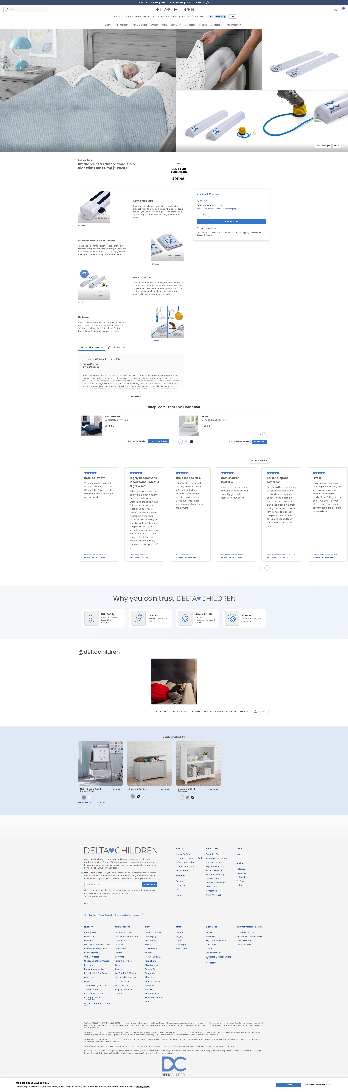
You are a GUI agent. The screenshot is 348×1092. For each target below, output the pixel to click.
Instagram (241, 869)
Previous (261, 568)
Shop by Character (124, 989)
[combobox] (25, 9)
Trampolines (151, 973)
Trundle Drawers (92, 989)
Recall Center (182, 870)
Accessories (217, 24)
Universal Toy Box (138, 789)
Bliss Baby (220, 16)
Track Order (211, 886)
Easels (148, 944)
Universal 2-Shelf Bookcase (186, 790)
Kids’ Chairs (120, 956)
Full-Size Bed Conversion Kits (250, 936)
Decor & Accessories (94, 969)
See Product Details (136, 441)
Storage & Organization (95, 985)
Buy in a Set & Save (158, 441)
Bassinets (88, 965)
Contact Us (211, 890)
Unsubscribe (89, 904)
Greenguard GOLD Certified (189, 858)
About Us (116, 16)
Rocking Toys (151, 969)
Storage (118, 952)
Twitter (240, 885)
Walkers (209, 948)
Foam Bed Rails (122, 981)
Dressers (119, 944)
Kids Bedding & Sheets (125, 973)
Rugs (86, 981)
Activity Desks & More (155, 956)
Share (336, 146)
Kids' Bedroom (121, 24)
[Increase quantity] (208, 215)
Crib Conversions (159, 16)
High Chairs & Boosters (216, 940)
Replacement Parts (215, 866)
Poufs (147, 1001)
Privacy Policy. (143, 1086)
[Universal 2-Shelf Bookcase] (198, 763)
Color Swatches (213, 895)
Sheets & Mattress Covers (96, 961)
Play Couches (151, 965)
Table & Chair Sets (123, 961)
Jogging (179, 936)
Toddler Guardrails (245, 932)
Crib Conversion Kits (93, 993)
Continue (149, 884)
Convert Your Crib (214, 862)
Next (267, 568)
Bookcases (89, 977)
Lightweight (181, 944)
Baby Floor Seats (214, 952)
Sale (232, 16)
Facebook (241, 873)
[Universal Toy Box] (149, 763)
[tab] (91, 347)
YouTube (241, 881)
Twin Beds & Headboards (126, 936)
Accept (288, 1085)
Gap (210, 16)
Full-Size (179, 932)
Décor (117, 965)
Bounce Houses (152, 981)
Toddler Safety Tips (185, 866)
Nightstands (120, 948)
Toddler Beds (121, 940)
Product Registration (215, 870)
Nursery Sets (90, 932)
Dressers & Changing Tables (97, 944)
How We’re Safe (183, 854)
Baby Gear (176, 24)
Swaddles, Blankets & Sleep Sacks (97, 1004)
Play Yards (211, 944)
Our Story (180, 881)
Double (179, 940)
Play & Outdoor (140, 24)
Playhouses (150, 940)
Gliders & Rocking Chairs (95, 948)
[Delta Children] (120, 850)
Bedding (203, 24)
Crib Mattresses (91, 956)
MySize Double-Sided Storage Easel (90, 790)
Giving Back (181, 885)
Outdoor (149, 952)
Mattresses (190, 24)
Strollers (155, 24)
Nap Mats (119, 993)
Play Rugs (149, 977)
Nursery (107, 24)
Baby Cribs (89, 936)
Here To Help (141, 16)
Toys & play (150, 936)
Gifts (202, 16)
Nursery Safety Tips (185, 862)
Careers (179, 895)
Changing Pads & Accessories (92, 998)
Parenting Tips (178, 16)
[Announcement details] (143, 915)
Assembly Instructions (216, 858)
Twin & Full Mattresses (125, 977)
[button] (203, 194)
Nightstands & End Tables (96, 973)
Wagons (165, 24)
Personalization (234, 24)
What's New (192, 16)
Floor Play (149, 989)
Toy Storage (151, 948)
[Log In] (335, 9)
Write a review (259, 460)
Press (178, 889)
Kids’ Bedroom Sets (124, 932)
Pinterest (241, 877)
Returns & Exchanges (216, 882)
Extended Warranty (215, 874)
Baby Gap (88, 940)
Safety (128, 16)
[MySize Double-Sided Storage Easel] (100, 763)
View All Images (323, 146)
